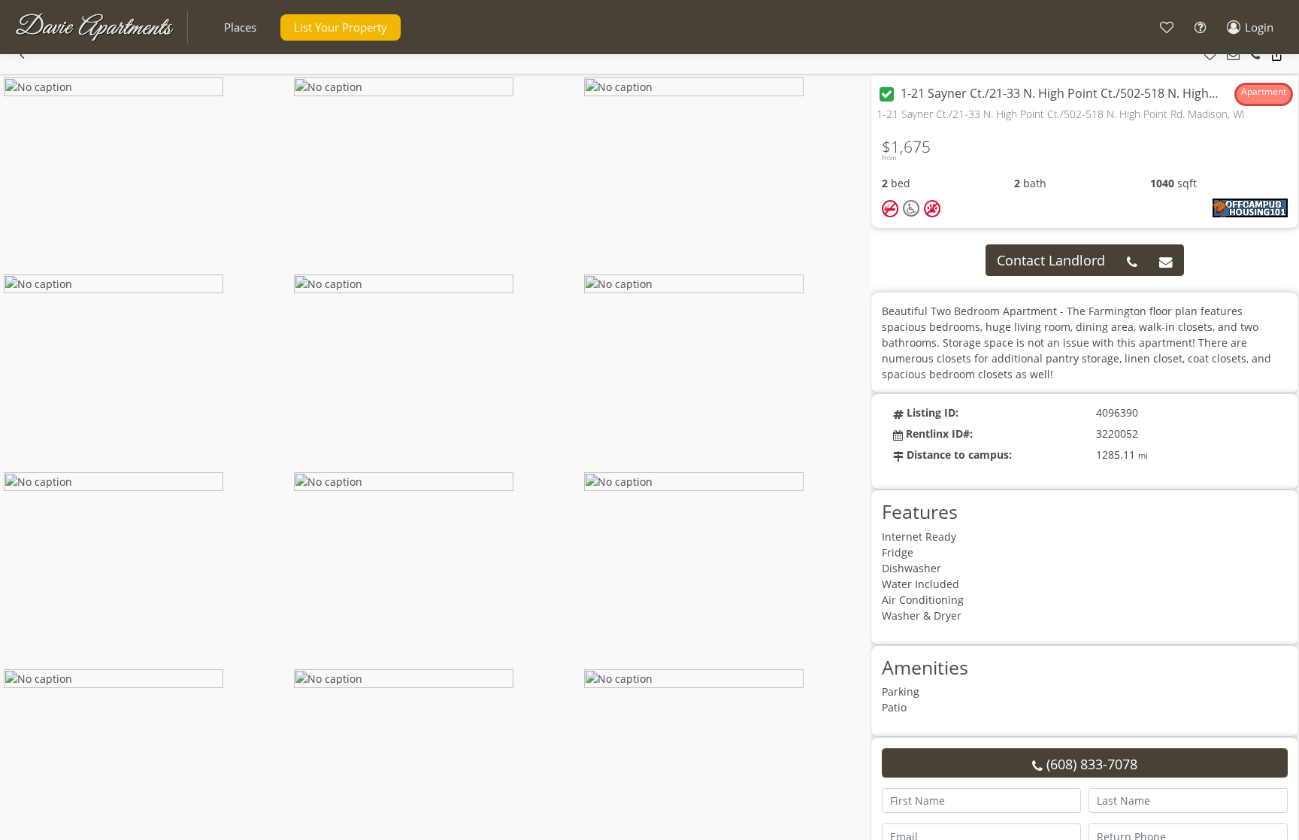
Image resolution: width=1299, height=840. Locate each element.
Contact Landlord (1051, 260)
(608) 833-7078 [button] (1090, 764)
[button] (240, 27)
